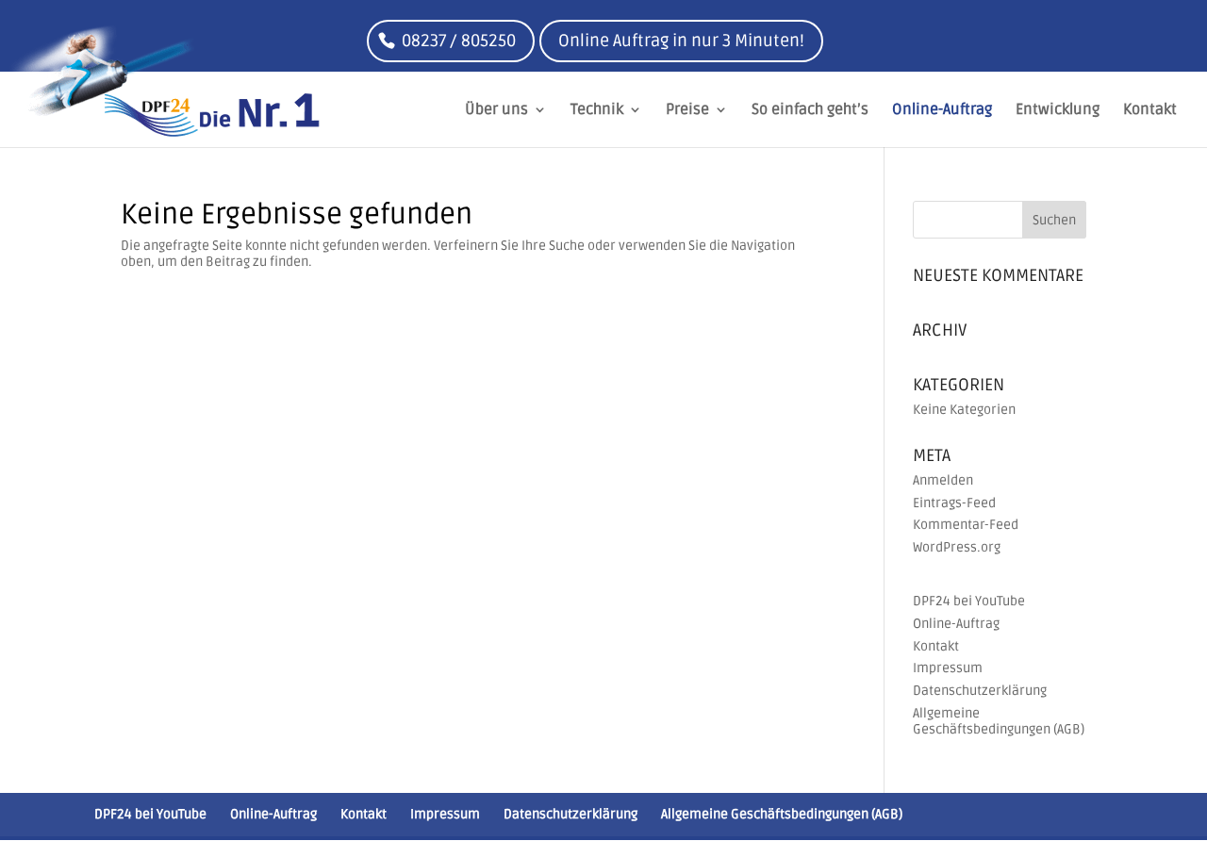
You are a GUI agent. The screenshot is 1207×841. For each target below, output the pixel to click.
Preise (687, 111)
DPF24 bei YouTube (969, 601)
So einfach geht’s (810, 111)
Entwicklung (1058, 111)
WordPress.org (956, 547)
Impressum (948, 668)
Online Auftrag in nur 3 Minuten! (681, 40)
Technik (596, 111)
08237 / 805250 (459, 40)
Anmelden (943, 480)
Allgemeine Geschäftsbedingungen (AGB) (998, 721)
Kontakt (1150, 111)
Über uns (496, 111)
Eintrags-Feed (954, 503)
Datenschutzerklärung (980, 691)
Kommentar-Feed (965, 525)
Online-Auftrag (942, 111)
